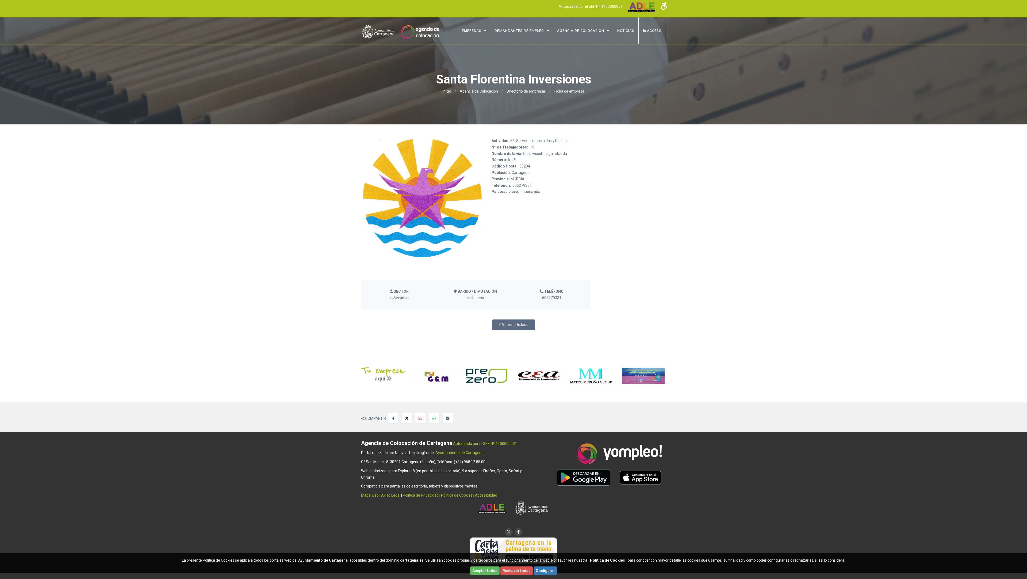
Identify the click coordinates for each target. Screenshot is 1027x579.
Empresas (471, 31)
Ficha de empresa (569, 91)
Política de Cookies (457, 495)
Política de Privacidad (421, 495)
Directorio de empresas (526, 91)
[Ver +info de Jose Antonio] (644, 376)
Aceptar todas (484, 571)
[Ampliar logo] (422, 198)
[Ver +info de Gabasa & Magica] (435, 376)
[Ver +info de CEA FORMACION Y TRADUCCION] (540, 376)
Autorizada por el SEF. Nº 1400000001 (591, 6)
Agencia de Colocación (580, 31)
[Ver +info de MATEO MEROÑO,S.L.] (592, 376)
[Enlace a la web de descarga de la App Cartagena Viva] (513, 550)
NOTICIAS (625, 31)
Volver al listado (514, 324)
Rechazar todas (517, 571)
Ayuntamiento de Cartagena (459, 453)
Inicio (447, 91)
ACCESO (654, 31)
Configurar (545, 571)
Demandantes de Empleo (519, 31)
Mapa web (370, 495)
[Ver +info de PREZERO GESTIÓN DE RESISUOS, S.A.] (487, 376)
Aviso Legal (390, 495)
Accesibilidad (486, 495)
